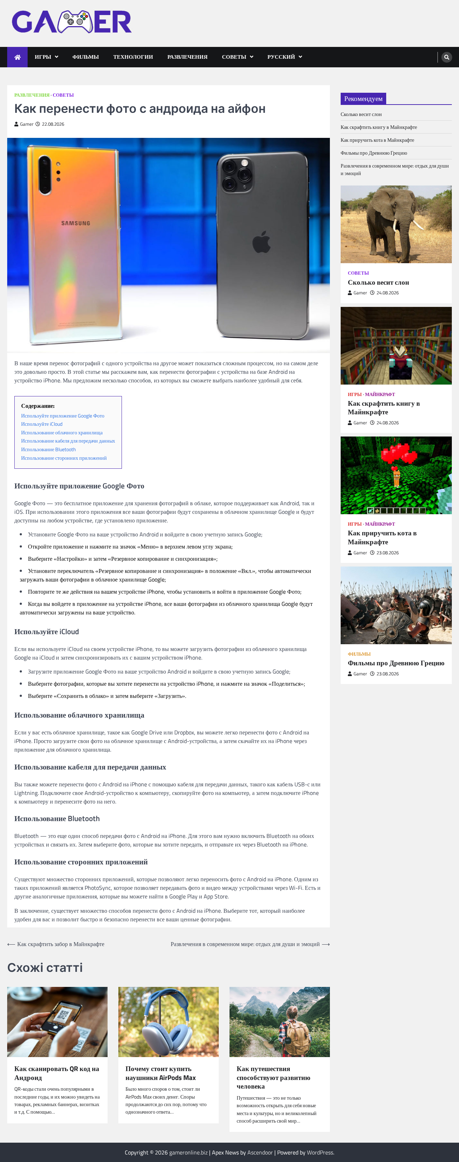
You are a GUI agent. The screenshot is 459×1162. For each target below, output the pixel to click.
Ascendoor (260, 1152)
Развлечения (187, 57)
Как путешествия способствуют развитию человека (274, 1077)
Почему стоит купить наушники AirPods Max (161, 1073)
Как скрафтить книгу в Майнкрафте (379, 127)
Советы (234, 57)
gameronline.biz (188, 1152)
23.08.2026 (388, 552)
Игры (43, 57)
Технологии (133, 57)
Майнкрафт (380, 394)
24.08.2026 (388, 292)
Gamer (27, 124)
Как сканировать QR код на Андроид (56, 1073)
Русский (281, 57)
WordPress (320, 1152)
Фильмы (85, 57)
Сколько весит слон (361, 114)
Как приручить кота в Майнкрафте (377, 140)
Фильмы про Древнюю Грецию (374, 152)
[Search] (446, 57)
